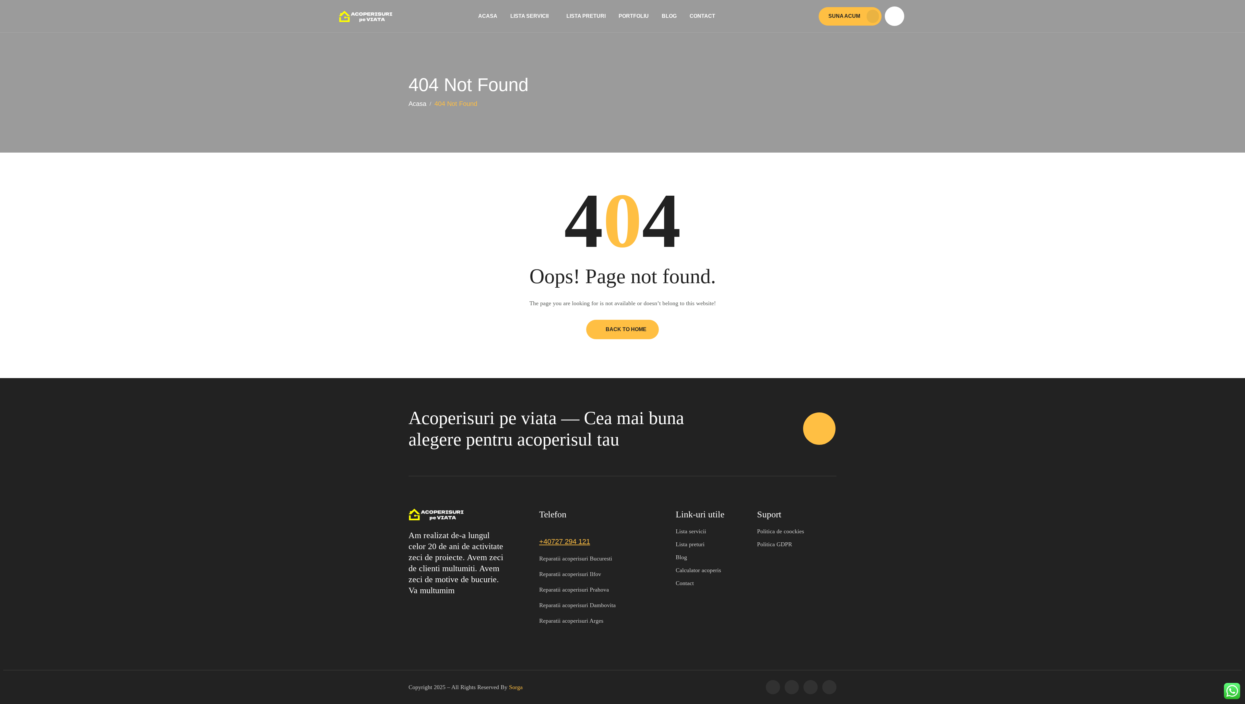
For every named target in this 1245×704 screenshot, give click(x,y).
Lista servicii (529, 16)
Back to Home (626, 329)
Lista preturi (586, 16)
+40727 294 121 (564, 541)
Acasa (487, 16)
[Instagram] (810, 687)
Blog (669, 16)
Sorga (516, 687)
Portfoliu (634, 16)
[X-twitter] (792, 687)
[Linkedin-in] (829, 687)
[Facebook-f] (773, 687)
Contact (702, 16)
